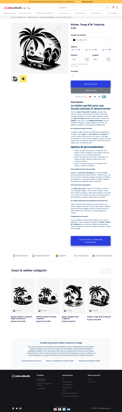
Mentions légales (67, 382)
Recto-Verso (91, 49)
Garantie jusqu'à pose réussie (31, 361)
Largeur (95, 55)
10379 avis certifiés (87, 1)
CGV (63, 379)
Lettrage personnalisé (9, 13)
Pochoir (107, 49)
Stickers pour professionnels (44, 13)
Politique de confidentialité (69, 393)
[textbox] (90, 40)
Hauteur (74, 55)
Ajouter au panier (90, 84)
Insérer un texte (90, 90)
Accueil (13, 17)
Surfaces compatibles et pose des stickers (60, 361)
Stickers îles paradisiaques (46, 17)
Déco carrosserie (96, 13)
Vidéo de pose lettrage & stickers (89, 361)
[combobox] (91, 40)
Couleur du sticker (78, 35)
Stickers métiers (80, 13)
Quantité (74, 71)
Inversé (76, 49)
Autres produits (112, 13)
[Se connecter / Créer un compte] (117, 8)
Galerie (64, 390)
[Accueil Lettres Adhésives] (13, 7)
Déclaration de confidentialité (70, 396)
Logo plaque (40, 388)
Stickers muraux (64, 13)
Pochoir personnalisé (25, 13)
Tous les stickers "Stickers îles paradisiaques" (90, 241)
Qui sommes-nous (67, 384)
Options (74, 47)
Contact (90, 379)
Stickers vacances (33, 17)
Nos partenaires (66, 387)
